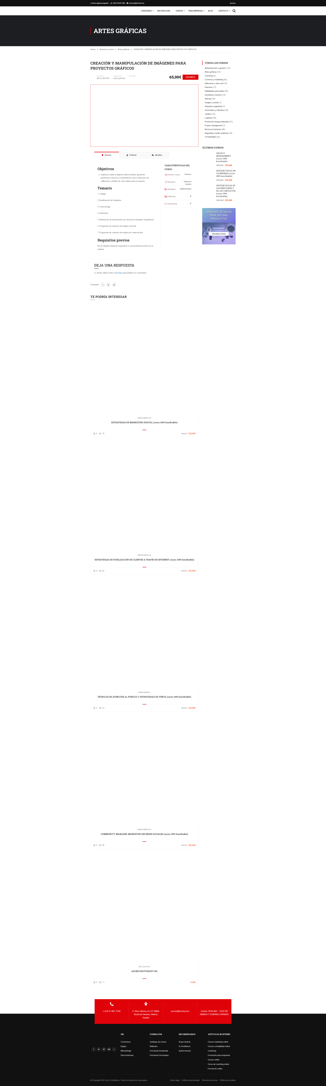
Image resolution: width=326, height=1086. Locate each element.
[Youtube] (109, 1049)
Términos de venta (209, 1080)
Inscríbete (190, 77)
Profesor (100, 76)
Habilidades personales (214, 91)
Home (93, 49)
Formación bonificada (159, 1051)
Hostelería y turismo (213, 95)
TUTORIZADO (210, 137)
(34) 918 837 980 (119, 3)
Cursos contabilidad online (219, 1046)
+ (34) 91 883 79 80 (111, 1011)
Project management (213, 125)
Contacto (223, 11)
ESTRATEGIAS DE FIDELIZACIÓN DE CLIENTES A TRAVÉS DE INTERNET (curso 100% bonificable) (144, 559)
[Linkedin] (104, 1049)
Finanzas (208, 87)
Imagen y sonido (212, 102)
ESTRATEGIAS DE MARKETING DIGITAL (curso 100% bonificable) (144, 422)
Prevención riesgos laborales (217, 122)
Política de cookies (228, 1080)
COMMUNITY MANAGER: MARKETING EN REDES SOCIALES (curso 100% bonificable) (144, 834)
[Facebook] (103, 285)
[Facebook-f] (94, 1049)
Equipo (123, 1046)
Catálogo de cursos (158, 1042)
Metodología (163, 11)
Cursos (179, 11)
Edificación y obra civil (214, 83)
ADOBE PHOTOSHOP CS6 (144, 971)
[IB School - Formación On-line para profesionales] (95, 11)
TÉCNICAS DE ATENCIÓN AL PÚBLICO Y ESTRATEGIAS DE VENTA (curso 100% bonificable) (144, 696)
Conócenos (146, 11)
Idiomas (208, 99)
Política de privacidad (190, 1080)
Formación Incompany (159, 1055)
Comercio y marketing (214, 79)
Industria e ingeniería (213, 106)
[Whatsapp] (114, 1049)
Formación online (215, 1069)
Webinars (154, 1046)
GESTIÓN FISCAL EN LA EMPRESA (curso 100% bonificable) (226, 173)
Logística (208, 118)
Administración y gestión (215, 68)
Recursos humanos (213, 129)
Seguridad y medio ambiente (216, 133)
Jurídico (208, 114)
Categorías (117, 76)
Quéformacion (185, 1051)
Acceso (233, 3)
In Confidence (184, 1046)
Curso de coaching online (218, 1064)
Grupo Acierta (184, 1042)
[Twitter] (108, 285)
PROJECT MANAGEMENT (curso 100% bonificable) (223, 157)
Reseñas (132, 76)
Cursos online (213, 1060)
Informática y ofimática (214, 110)
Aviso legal (174, 1080)
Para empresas (195, 11)
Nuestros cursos (107, 49)
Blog (210, 11)
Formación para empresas (219, 1055)
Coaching (209, 76)
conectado (118, 273)
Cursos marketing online (218, 1042)
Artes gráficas (124, 49)
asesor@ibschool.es (136, 3)
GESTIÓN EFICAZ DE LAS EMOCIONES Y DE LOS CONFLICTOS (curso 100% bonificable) (226, 190)
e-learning (212, 1051)
